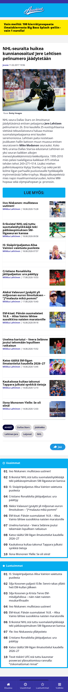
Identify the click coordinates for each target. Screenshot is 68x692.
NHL (39, 434)
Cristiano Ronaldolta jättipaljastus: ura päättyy (20, 272)
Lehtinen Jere (11, 434)
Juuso (6, 64)
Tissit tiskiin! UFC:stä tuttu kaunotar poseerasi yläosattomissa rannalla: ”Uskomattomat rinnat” (31, 660)
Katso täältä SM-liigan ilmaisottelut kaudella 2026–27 (24, 362)
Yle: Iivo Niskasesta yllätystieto (28, 631)
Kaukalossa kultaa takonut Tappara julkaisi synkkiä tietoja (24, 383)
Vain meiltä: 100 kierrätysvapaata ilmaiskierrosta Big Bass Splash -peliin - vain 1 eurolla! (32, 27)
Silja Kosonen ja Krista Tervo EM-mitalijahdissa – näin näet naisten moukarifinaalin (29, 596)
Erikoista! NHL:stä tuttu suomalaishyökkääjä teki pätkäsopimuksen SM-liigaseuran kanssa (20, 228)
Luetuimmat (14, 566)
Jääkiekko (40, 427)
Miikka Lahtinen (11, 209)
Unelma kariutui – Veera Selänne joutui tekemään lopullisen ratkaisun (25, 342)
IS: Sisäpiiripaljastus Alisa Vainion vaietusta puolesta (21, 246)
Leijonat (27, 434)
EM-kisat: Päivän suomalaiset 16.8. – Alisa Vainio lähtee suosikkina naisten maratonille (24, 316)
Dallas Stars (23, 427)
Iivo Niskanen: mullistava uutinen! (20, 204)
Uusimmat (13, 463)
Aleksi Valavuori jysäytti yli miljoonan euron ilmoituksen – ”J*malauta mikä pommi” (24, 295)
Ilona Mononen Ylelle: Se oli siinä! (22, 404)
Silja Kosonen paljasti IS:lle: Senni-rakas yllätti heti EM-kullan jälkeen (37, 585)
